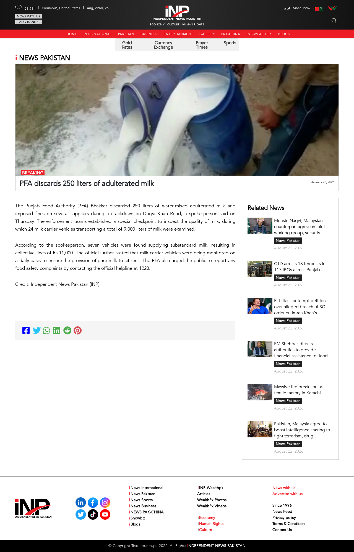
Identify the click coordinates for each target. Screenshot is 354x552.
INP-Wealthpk (259, 34)
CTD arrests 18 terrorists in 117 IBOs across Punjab (300, 267)
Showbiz (137, 518)
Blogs (284, 34)
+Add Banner (28, 22)
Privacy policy (284, 517)
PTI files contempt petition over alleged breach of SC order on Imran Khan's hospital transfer (300, 307)
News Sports (141, 500)
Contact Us (282, 529)
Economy (157, 25)
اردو (287, 8)
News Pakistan (288, 240)
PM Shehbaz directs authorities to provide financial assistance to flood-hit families (301, 350)
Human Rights (193, 25)
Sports (230, 43)
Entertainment (178, 34)
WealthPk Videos (212, 506)
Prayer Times (202, 45)
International (98, 34)
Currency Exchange (163, 45)
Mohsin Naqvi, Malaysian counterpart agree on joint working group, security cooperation (299, 227)
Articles (203, 493)
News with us (28, 16)
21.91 (30, 8)
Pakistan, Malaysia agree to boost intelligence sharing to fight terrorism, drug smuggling (302, 430)
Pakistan (126, 34)
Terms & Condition (288, 523)
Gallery (207, 34)
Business (149, 34)
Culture (173, 25)
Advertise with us (287, 493)
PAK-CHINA (230, 34)
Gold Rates (127, 45)
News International (146, 487)
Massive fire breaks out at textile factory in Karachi (299, 390)
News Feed (282, 511)
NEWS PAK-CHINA (146, 512)
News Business (142, 506)
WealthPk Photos (212, 500)
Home (72, 34)
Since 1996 (282, 505)
